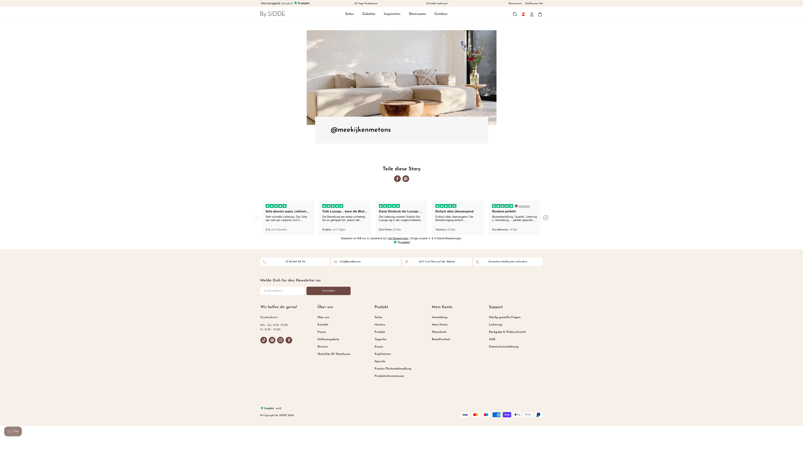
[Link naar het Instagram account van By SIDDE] (280, 340)
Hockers (380, 324)
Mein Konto (440, 324)
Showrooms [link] (515, 3)
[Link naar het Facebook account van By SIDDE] (289, 340)
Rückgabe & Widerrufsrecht (507, 332)
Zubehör (368, 14)
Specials (380, 361)
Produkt (380, 332)
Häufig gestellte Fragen (505, 317)
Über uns (323, 317)
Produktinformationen (389, 376)
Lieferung (495, 324)
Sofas (349, 14)
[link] (272, 14)
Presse (321, 332)
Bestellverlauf (441, 339)
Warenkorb (439, 332)
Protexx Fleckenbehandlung (393, 368)
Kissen (379, 346)
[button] (349, 14)
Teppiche (380, 339)
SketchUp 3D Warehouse (333, 354)
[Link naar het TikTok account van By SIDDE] (263, 340)
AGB (492, 339)
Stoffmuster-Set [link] (534, 3)
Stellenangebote (328, 339)
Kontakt (322, 324)
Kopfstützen (383, 354)
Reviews (322, 346)
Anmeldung (439, 317)
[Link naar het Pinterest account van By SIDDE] (272, 340)
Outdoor (441, 14)
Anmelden (328, 290)
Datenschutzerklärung (504, 346)
